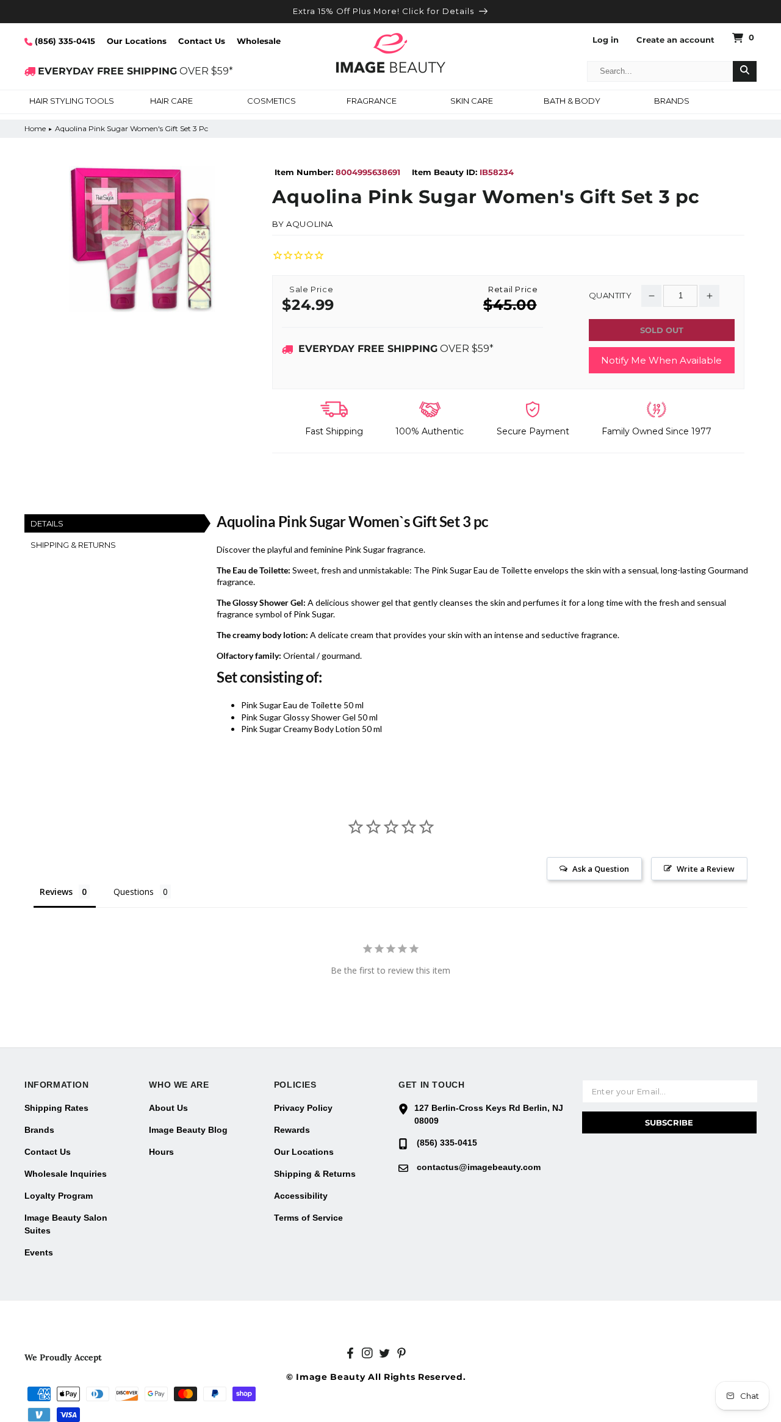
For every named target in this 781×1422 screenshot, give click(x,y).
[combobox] (660, 71)
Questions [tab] (133, 891)
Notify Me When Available (661, 360)
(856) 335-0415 (63, 41)
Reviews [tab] (56, 891)
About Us (168, 1108)
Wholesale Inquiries (65, 1174)
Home (35, 128)
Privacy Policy (303, 1108)
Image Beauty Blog (188, 1130)
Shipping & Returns (315, 1174)
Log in (605, 40)
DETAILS (47, 523)
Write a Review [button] (706, 868)
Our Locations (137, 41)
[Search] (745, 71)
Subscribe (669, 1122)
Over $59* (396, 348)
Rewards (292, 1130)
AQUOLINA (309, 224)
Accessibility (301, 1196)
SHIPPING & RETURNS (73, 545)
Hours (161, 1152)
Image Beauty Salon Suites (65, 1224)
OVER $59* (135, 71)
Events (38, 1252)
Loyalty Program (58, 1196)
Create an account (675, 40)
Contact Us (201, 41)
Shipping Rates (56, 1108)
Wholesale (259, 41)
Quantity (610, 295)
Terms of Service (308, 1218)
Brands (39, 1130)
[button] (71, 101)
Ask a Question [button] (600, 868)
